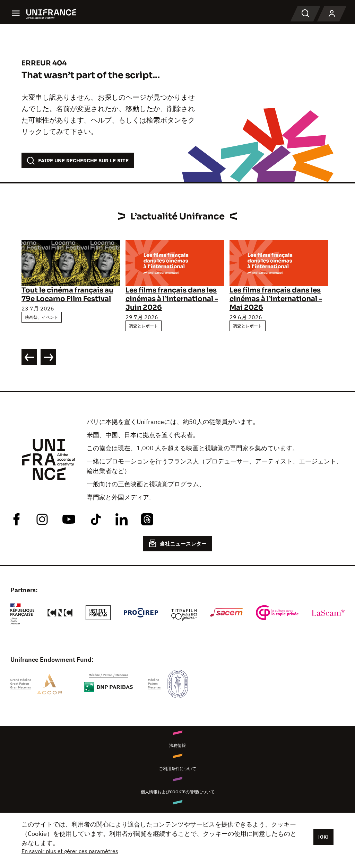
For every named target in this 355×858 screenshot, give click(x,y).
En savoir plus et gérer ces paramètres (69, 851)
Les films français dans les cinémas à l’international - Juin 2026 (171, 299)
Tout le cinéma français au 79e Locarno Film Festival (67, 294)
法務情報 (177, 745)
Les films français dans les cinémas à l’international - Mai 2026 (276, 299)
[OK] (323, 837)
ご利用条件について (177, 768)
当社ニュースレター (183, 543)
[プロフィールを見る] (331, 13)
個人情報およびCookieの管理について (178, 791)
